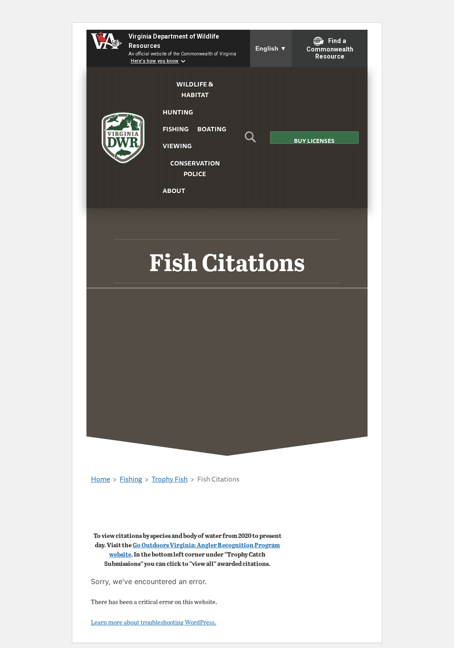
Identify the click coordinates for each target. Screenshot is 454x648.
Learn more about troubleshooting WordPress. (153, 622)
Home (100, 479)
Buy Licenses (314, 140)
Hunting (178, 112)
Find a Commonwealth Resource (329, 48)
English (270, 48)
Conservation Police (195, 168)
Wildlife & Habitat (194, 89)
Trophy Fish (170, 479)
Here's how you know (155, 61)
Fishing (175, 129)
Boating (211, 129)
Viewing (177, 146)
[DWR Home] (123, 138)
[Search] (250, 139)
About (174, 191)
